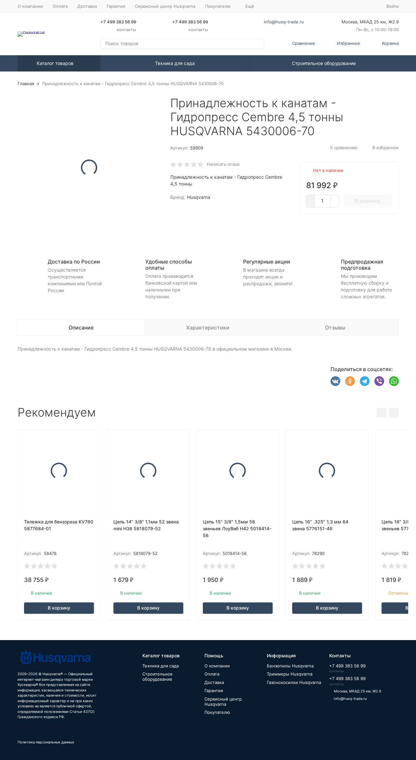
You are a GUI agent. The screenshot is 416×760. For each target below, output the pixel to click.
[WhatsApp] (394, 381)
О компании (30, 6)
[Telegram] (365, 381)
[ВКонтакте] (335, 381)
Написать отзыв (223, 164)
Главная (26, 83)
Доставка (87, 6)
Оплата (60, 6)
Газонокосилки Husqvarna (294, 682)
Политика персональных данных (46, 742)
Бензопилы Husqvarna (290, 665)
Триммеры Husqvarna (289, 673)
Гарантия (116, 6)
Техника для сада (175, 63)
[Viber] (379, 381)
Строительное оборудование (324, 63)
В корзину (368, 201)
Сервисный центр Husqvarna (165, 6)
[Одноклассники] (350, 381)
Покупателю (217, 712)
